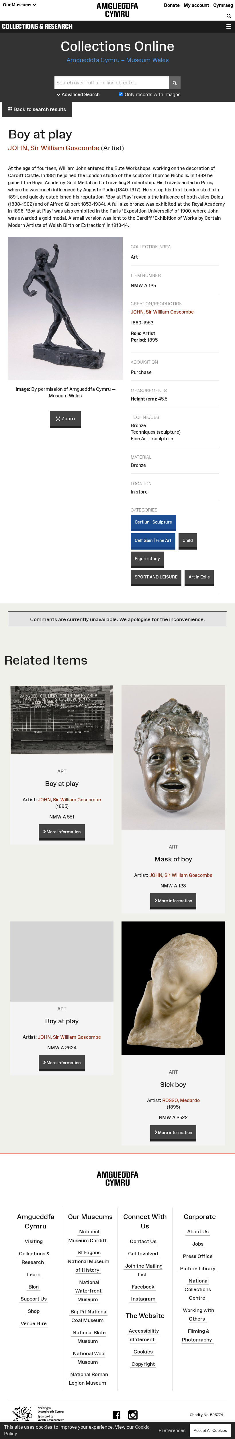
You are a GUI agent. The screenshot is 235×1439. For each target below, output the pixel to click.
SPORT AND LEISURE (156, 576)
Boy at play (62, 783)
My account (196, 5)
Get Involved (143, 1253)
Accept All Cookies (210, 1430)
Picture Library (198, 1268)
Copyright (143, 1364)
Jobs (197, 1244)
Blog (33, 1286)
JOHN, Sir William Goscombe (53, 148)
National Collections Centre (198, 1289)
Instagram (143, 1299)
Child (188, 540)
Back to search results (39, 109)
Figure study (147, 558)
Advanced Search (80, 94)
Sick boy (173, 1084)
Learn (33, 1274)
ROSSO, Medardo (181, 1100)
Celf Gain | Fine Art (153, 540)
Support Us (34, 1299)
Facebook (143, 1286)
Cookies (143, 1352)
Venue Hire (34, 1323)
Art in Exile (199, 576)
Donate (172, 5)
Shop (34, 1311)
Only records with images (153, 94)
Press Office (198, 1256)
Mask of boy (173, 859)
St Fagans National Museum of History (88, 1261)
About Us (198, 1231)
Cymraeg (223, 5)
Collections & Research (37, 26)
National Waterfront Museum (88, 1290)
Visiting (34, 1241)
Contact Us (143, 1241)
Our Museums (17, 4)
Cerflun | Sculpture (153, 522)
